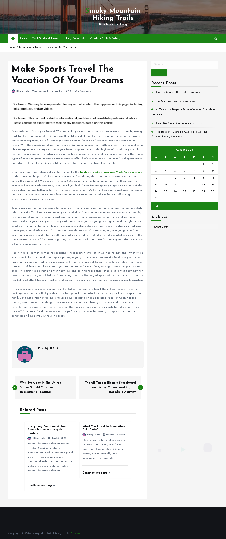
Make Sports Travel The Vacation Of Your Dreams (48, 47)
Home (23, 38)
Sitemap (76, 533)
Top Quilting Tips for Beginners (175, 101)
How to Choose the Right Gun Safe (178, 92)
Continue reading (40, 485)
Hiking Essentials (74, 38)
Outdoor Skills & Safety (105, 38)
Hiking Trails (22, 91)
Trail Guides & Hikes (45, 38)
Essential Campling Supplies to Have (179, 123)
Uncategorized (40, 91)
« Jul (156, 206)
